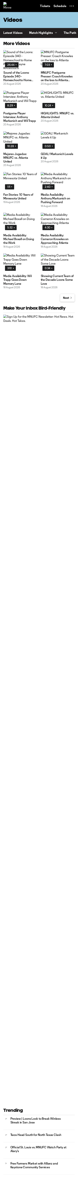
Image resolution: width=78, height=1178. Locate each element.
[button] (72, 6)
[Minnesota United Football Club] (7, 6)
